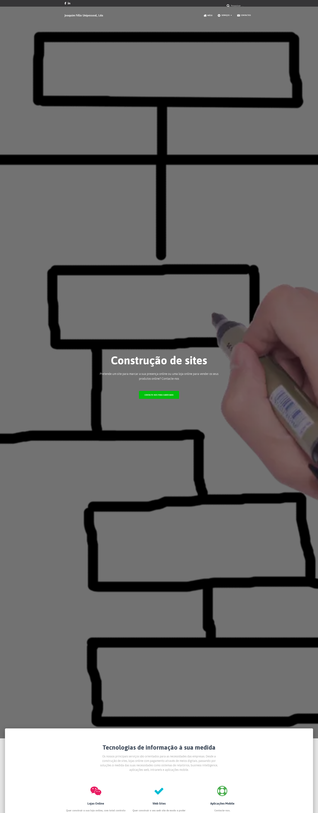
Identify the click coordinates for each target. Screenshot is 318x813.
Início (209, 15)
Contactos (246, 15)
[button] (231, 15)
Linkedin (69, 4)
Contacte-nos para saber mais (159, 395)
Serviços (225, 15)
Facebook (65, 4)
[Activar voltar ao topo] (311, 806)
